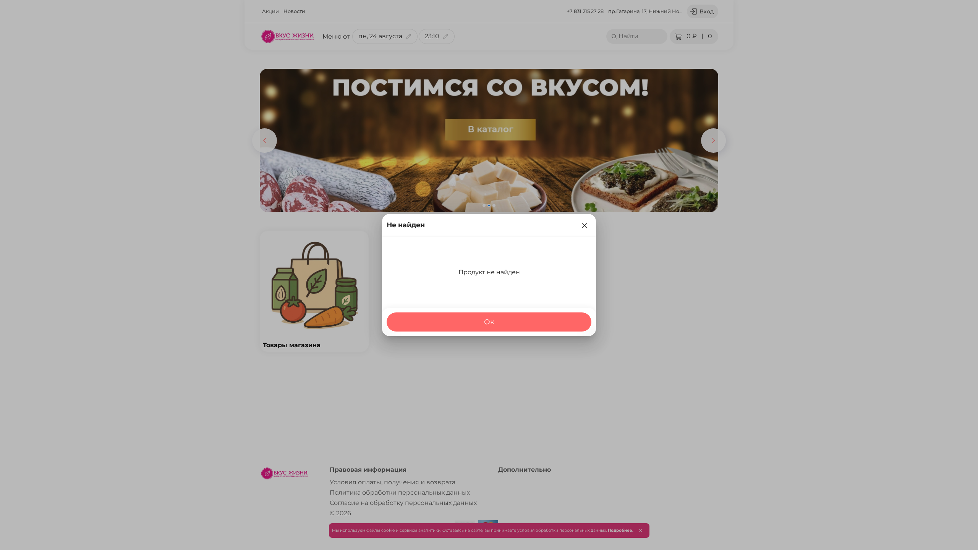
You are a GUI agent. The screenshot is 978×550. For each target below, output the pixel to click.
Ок (489, 321)
